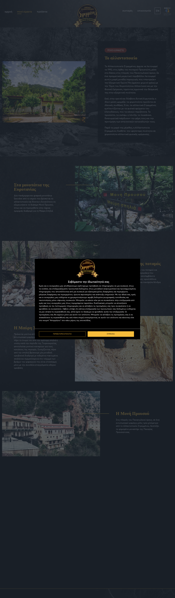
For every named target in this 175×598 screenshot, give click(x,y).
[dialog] (87, 299)
